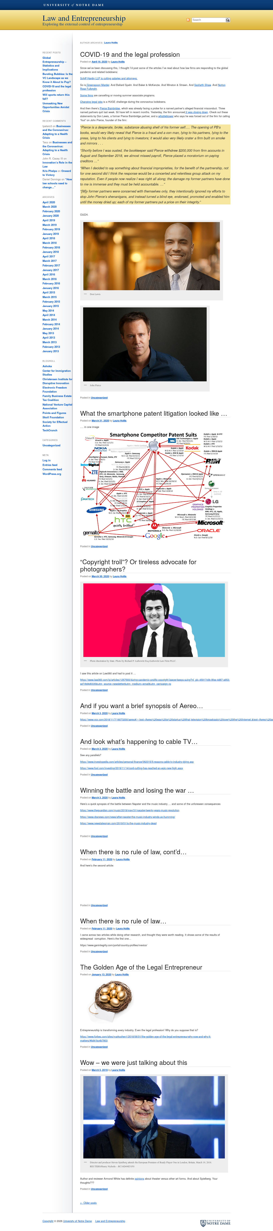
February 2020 (51, 211)
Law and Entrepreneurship (84, 18)
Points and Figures (54, 413)
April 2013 (49, 337)
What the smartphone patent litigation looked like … (153, 413)
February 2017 (51, 265)
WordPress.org (52, 474)
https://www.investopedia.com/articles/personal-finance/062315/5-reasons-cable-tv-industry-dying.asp (137, 762)
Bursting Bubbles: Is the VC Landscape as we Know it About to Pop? (58, 78)
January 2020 (51, 215)
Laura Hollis (111, 42)
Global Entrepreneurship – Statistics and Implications (54, 63)
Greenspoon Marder (97, 85)
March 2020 (50, 206)
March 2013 (50, 342)
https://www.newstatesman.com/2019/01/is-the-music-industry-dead (118, 823)
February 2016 (51, 283)
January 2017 (51, 270)
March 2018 (50, 243)
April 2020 (49, 202)
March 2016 (50, 279)
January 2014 (51, 328)
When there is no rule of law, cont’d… (133, 851)
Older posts (88, 1203)
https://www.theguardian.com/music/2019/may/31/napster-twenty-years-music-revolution (129, 810)
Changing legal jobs (91, 102)
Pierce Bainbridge (110, 108)
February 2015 (51, 301)
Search (228, 20)
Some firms (86, 95)
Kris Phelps (50, 171)
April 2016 (49, 274)
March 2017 (50, 261)
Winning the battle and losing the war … (137, 789)
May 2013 (48, 333)
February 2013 (51, 347)
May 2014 (48, 310)
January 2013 (51, 351)
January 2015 (51, 306)
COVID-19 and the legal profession (130, 54)
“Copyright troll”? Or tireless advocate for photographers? (138, 565)
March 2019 (50, 225)
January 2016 (51, 288)
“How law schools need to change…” (57, 183)
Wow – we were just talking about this (133, 1062)
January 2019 (51, 234)
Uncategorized (99, 397)
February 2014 (51, 324)
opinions (139, 1178)
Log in (47, 460)
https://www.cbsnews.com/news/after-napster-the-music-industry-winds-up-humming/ (127, 817)
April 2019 (49, 220)
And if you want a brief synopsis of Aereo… (141, 705)
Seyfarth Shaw (202, 85)
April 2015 (49, 292)
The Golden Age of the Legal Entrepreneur (141, 966)
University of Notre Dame (74, 5)
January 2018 (51, 252)
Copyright (48, 1221)
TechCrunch (50, 430)
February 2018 (51, 247)
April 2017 (49, 256)
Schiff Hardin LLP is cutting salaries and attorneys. (108, 78)
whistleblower (165, 116)
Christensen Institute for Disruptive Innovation (57, 381)
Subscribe (188, 19)
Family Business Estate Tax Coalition (57, 398)
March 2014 (50, 319)
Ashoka (47, 366)
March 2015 (50, 297)
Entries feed (50, 465)
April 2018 (49, 238)
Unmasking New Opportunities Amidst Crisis (56, 107)
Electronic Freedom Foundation (55, 389)
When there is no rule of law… (123, 920)
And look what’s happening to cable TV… (139, 741)
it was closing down (196, 112)
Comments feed (52, 469)
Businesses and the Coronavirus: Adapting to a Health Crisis (57, 132)
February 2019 (51, 229)
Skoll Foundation (53, 417)
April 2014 (49, 315)
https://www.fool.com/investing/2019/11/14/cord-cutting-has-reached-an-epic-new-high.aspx (131, 768)
